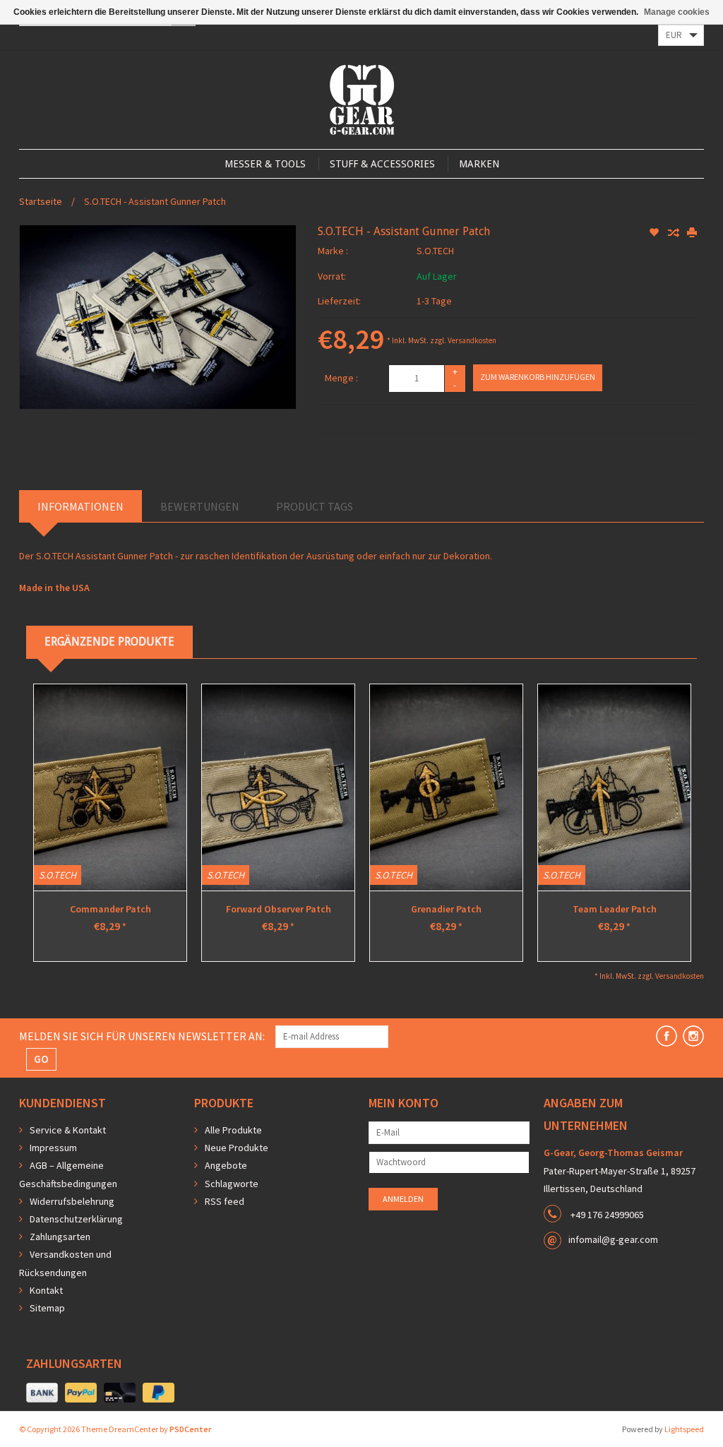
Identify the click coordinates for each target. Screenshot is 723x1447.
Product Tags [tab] (314, 506)
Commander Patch (110, 909)
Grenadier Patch (446, 909)
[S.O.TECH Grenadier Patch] (446, 787)
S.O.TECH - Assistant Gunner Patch (155, 201)
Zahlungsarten (60, 1236)
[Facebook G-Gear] (666, 1036)
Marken (479, 163)
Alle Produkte (233, 1130)
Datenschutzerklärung (76, 1219)
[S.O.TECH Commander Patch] (110, 787)
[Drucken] (692, 233)
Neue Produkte (236, 1147)
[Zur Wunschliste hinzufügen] (655, 233)
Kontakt (46, 1290)
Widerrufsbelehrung (72, 1201)
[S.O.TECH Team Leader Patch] (614, 787)
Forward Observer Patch (278, 909)
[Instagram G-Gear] (693, 1036)
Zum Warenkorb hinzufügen (537, 376)
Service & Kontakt (68, 1130)
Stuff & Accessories (382, 163)
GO (41, 1059)
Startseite (40, 201)
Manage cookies (677, 12)
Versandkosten (472, 340)
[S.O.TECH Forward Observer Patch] (278, 787)
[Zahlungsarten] (42, 1393)
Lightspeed (684, 1429)
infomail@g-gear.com (613, 1239)
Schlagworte (231, 1183)
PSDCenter (190, 1429)
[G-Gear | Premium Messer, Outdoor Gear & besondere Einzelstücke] (362, 99)
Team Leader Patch (615, 909)
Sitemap (47, 1308)
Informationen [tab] (80, 506)
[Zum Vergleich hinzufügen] (674, 233)
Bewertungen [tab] (199, 506)
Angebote (226, 1165)
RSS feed (224, 1201)
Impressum (53, 1147)
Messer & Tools (265, 163)
